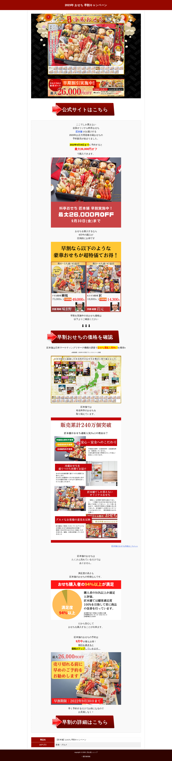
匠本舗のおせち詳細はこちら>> (124, 546)
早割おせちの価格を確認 (85, 336)
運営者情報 (86, 756)
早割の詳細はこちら (85, 721)
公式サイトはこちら (85, 109)
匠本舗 (79, 131)
